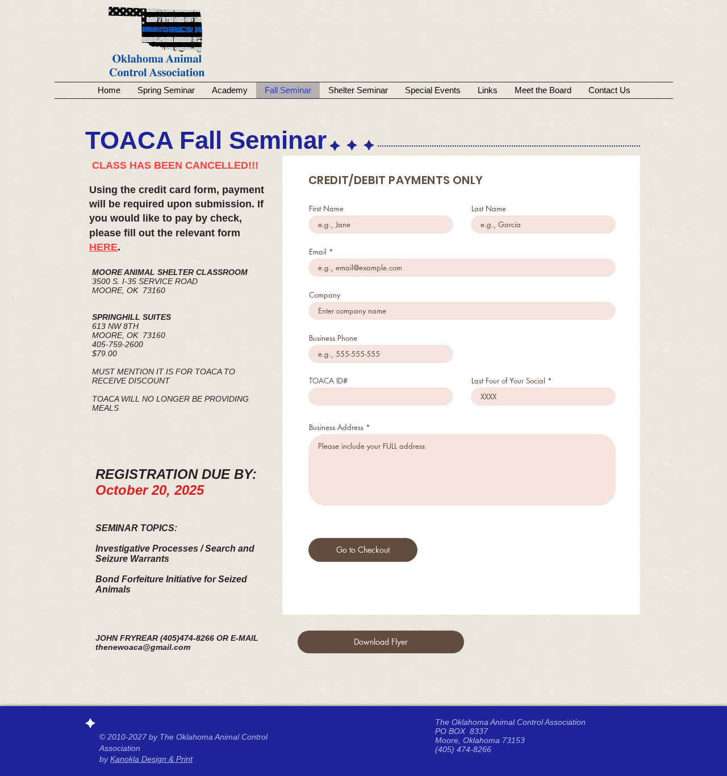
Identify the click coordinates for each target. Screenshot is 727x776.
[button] (381, 642)
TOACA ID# (328, 381)
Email (318, 252)
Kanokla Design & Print (151, 759)
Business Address (336, 427)
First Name (326, 208)
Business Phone (333, 338)
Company (324, 295)
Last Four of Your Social (508, 381)
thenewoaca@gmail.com (142, 647)
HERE (103, 247)
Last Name (488, 208)
